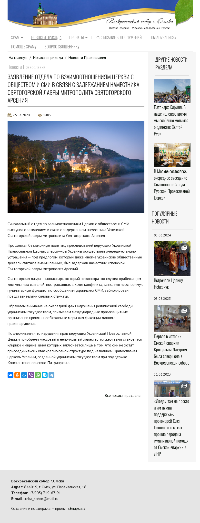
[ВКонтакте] (10, 375)
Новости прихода (46, 37)
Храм (15, 37)
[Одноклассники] (17, 375)
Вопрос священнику (62, 47)
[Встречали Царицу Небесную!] (172, 258)
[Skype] (45, 375)
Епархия (76, 508)
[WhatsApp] (38, 375)
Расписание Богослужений (119, 37)
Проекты (76, 37)
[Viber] (31, 375)
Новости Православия (87, 57)
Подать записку (163, 37)
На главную (18, 57)
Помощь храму (24, 47)
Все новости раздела (122, 395)
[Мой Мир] (24, 375)
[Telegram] (51, 375)
